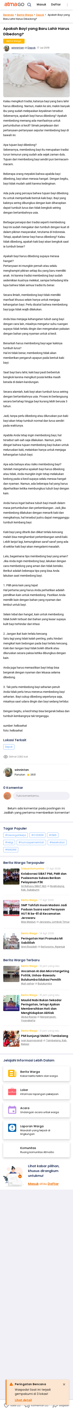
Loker (24, 1090)
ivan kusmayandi (31, 1040)
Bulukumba (45, 983)
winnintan (17, 47)
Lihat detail (23, 1400)
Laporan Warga (32, 1126)
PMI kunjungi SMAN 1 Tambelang (44, 1036)
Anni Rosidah (29, 946)
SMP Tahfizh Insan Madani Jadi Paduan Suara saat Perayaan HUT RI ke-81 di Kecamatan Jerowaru (44, 911)
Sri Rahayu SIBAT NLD (33, 886)
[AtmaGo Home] (14, 5)
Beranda (8, 15)
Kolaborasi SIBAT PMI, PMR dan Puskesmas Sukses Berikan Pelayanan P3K (44, 878)
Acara (24, 1108)
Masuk (41, 4)
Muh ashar (27, 983)
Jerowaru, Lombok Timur (54, 922)
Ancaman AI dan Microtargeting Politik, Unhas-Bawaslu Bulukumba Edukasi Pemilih (45, 975)
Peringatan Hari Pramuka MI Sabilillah (42, 940)
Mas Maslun (28, 922)
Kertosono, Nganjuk (53, 946)
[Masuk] (14, 1176)
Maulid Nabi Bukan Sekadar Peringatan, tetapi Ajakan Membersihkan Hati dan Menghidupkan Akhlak (41, 1006)
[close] (64, 1384)
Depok (40, 15)
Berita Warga (25, 15)
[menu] (67, 4)
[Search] (29, 5)
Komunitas (28, 1148)
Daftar (56, 4)
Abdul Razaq (28, 1017)
